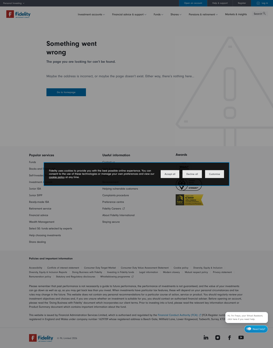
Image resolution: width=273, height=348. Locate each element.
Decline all (192, 174)
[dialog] (136, 174)
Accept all (170, 174)
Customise (214, 174)
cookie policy (57, 177)
